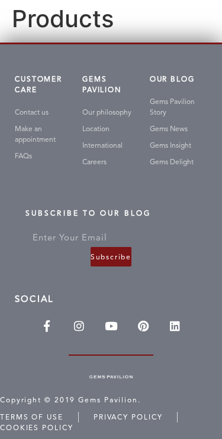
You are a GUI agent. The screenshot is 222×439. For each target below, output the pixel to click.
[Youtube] (111, 326)
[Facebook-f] (47, 326)
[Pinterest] (143, 326)
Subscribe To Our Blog (88, 215)
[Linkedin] (175, 326)
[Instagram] (79, 326)
